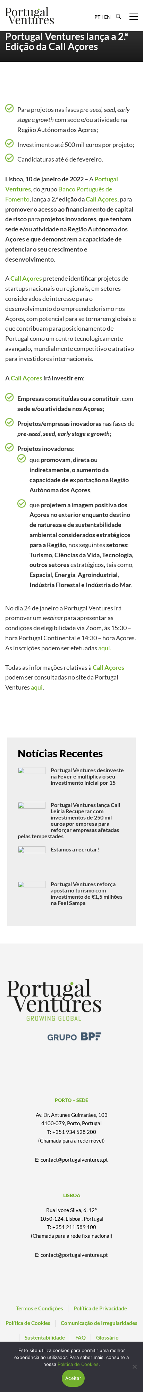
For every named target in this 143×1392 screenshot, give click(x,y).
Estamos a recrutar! (75, 849)
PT (97, 17)
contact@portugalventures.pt (74, 1159)
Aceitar (73, 1378)
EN (107, 17)
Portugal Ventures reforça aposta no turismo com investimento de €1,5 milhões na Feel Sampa (87, 893)
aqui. (104, 648)
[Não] (134, 1366)
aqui (37, 687)
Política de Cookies (78, 1364)
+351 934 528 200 (74, 1132)
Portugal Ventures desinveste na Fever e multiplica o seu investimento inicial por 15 (87, 776)
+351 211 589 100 (74, 1227)
